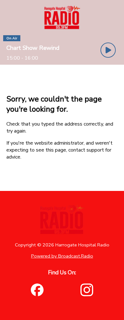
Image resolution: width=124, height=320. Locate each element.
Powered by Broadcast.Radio (62, 256)
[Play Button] (108, 50)
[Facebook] (37, 290)
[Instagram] (87, 290)
